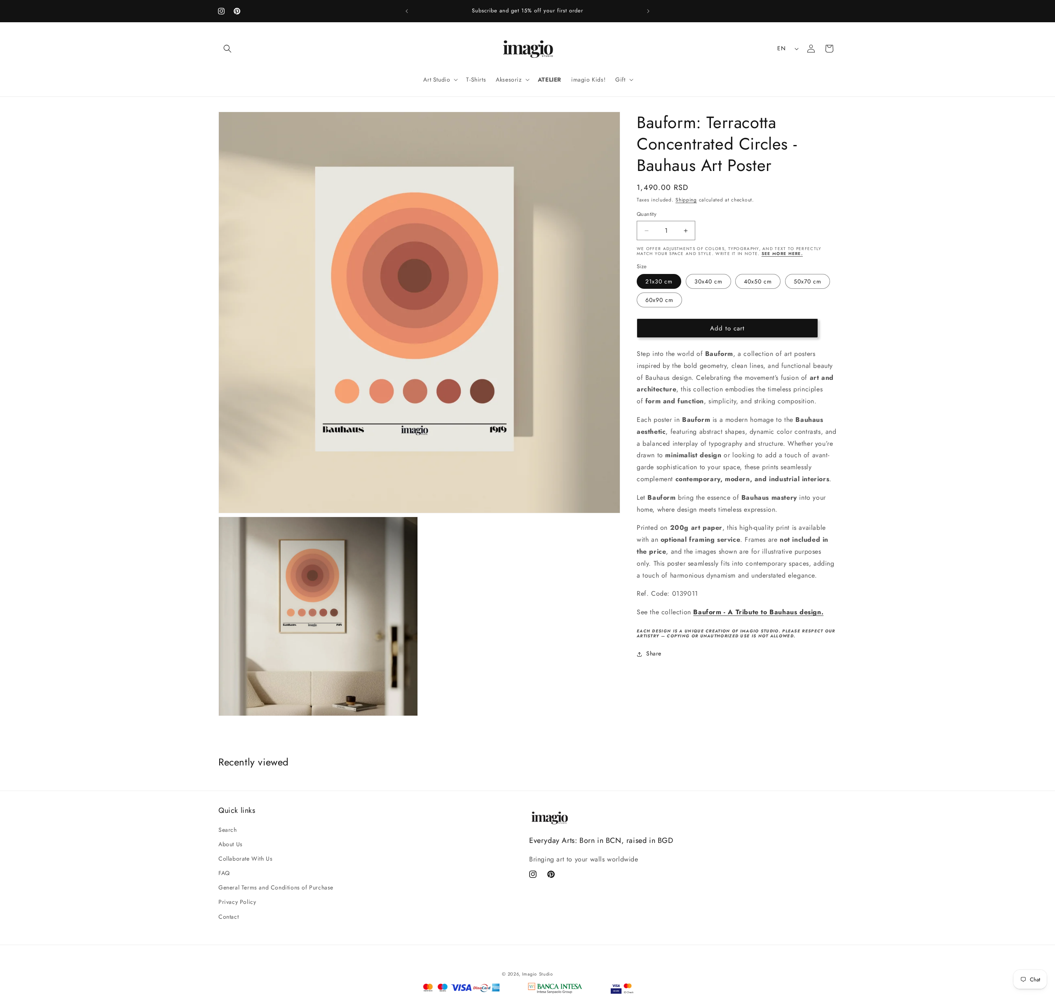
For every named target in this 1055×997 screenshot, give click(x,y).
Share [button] (653, 654)
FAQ (224, 873)
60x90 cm (659, 300)
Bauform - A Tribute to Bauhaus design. (758, 612)
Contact (228, 916)
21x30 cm (659, 282)
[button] (227, 49)
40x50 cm (758, 282)
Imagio (529, 974)
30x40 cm (708, 282)
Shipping (686, 200)
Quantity (646, 214)
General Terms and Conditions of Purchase (275, 887)
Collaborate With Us (245, 858)
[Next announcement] (648, 11)
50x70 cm (807, 282)
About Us (230, 844)
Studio (546, 974)
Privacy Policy (237, 902)
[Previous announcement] (407, 11)
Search (227, 829)
